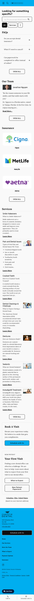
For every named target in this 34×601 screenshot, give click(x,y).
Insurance (5, 560)
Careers (23, 575)
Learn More (7, 236)
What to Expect (17, 480)
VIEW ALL (17, 71)
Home (4, 539)
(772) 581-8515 (6, 526)
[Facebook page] (3, 565)
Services (12, 25)
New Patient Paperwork (17, 488)
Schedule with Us (17, 443)
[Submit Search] (28, 19)
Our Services (6, 543)
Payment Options (7, 555)
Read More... (7, 111)
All (4, 25)
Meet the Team (7, 547)
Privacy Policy (5, 575)
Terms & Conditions (15, 575)
